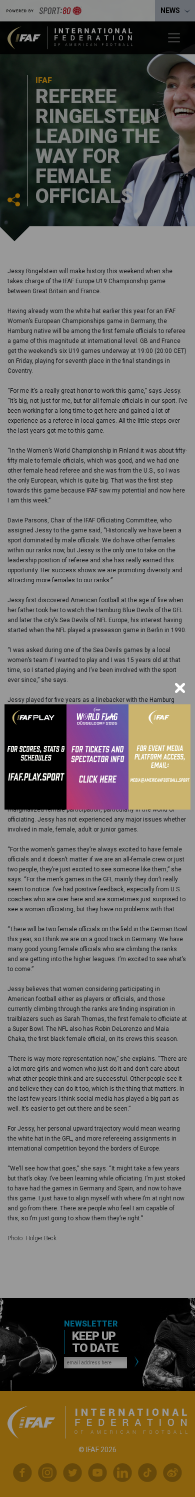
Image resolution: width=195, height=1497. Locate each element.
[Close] (180, 687)
